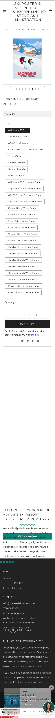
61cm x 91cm (14, 149)
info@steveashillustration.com (20, 603)
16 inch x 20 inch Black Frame (23, 266)
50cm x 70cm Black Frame (21, 214)
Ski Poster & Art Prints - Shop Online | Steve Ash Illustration (27, 12)
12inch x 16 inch (15, 156)
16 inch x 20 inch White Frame (23, 260)
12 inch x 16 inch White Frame (23, 247)
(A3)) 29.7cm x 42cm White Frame (25, 195)
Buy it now (27, 324)
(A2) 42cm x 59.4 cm (18, 143)
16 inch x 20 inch (16, 162)
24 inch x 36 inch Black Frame (23, 292)
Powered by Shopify (27, 697)
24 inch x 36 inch (16, 175)
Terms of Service (12, 588)
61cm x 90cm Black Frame (21, 227)
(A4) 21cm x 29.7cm (17, 130)
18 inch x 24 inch (16, 169)
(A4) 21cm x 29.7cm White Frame (24, 182)
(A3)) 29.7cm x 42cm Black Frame (25, 201)
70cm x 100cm (35, 149)
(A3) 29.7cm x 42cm (18, 136)
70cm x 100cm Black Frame (22, 240)
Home (9, 30)
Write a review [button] (27, 536)
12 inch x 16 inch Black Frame (23, 253)
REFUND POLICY (13, 583)
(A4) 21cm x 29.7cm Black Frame (24, 188)
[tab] (16, 89)
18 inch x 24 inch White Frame (23, 273)
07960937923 (11, 608)
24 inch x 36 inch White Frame (23, 286)
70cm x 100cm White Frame (22, 234)
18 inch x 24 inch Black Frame (23, 279)
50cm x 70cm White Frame (22, 208)
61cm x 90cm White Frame (21, 221)
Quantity (10, 302)
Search (7, 578)
